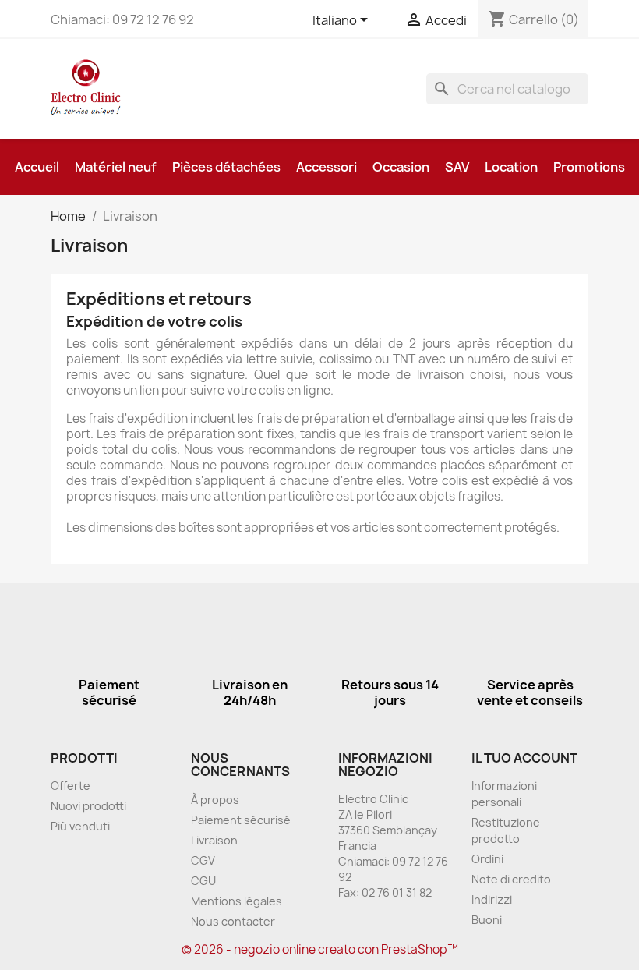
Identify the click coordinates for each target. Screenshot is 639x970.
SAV (457, 166)
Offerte (70, 785)
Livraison (214, 840)
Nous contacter (233, 921)
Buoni (486, 919)
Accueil (37, 166)
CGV (203, 860)
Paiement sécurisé (241, 819)
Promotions (589, 166)
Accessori (326, 166)
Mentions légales (236, 901)
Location (511, 166)
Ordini (487, 858)
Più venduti (80, 826)
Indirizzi (491, 899)
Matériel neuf (116, 166)
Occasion (400, 166)
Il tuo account (524, 757)
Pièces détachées (226, 166)
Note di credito (511, 879)
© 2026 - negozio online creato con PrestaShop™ (320, 949)
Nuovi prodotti (88, 805)
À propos (215, 799)
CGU (203, 880)
